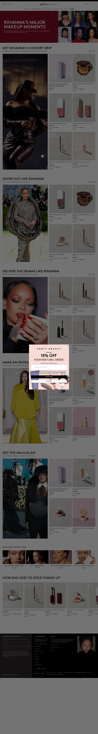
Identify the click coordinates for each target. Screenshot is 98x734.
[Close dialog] (68, 345)
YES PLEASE (49, 377)
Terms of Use (55, 371)
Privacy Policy (64, 371)
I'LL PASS (49, 381)
